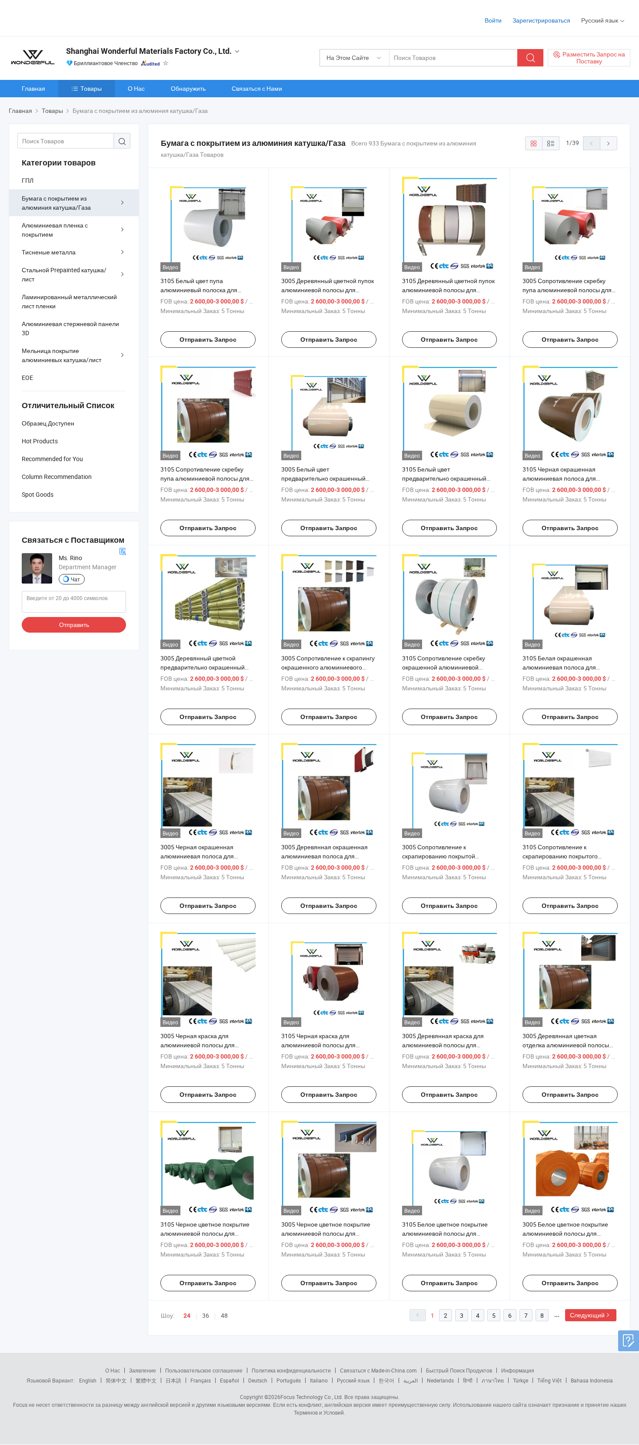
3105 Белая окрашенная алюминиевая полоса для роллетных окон (559, 667)
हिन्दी (468, 1380)
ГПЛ (27, 180)
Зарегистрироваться (541, 20)
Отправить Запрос (208, 339)
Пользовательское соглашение (204, 1370)
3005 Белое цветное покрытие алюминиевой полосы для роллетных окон (565, 1233)
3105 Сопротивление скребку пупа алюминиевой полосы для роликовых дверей (205, 478)
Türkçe (520, 1380)
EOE (27, 377)
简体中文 (116, 1380)
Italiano (319, 1380)
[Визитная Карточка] (122, 550)
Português (288, 1380)
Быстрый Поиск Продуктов (459, 1370)
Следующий (587, 1315)
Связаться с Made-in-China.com (378, 1370)
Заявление (142, 1370)
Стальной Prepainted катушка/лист (64, 274)
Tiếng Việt (549, 1380)
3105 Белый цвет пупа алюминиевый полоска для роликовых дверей (198, 290)
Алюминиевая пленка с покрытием (55, 229)
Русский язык (353, 1380)
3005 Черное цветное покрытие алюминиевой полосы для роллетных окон (325, 1233)
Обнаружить (188, 88)
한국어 (386, 1380)
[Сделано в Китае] (64, 17)
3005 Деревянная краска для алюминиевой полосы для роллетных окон (443, 1045)
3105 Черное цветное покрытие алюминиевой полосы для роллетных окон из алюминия (205, 1233)
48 (224, 1315)
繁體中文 (146, 1380)
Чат (75, 579)
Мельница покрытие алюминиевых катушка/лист (61, 355)
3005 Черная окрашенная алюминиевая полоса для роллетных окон (197, 856)
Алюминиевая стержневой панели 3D (70, 328)
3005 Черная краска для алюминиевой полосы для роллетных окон (197, 1045)
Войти (493, 20)
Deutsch (257, 1380)
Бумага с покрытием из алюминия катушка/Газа (56, 202)
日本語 (173, 1380)
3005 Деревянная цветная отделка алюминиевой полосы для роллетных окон (566, 1045)
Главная (33, 88)
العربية (410, 1380)
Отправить (74, 624)
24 (186, 1315)
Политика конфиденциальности (291, 1370)
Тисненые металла (49, 252)
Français (200, 1380)
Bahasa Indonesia (592, 1380)
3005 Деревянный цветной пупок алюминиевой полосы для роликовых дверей (327, 290)
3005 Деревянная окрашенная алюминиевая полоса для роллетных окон (324, 856)
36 (205, 1315)
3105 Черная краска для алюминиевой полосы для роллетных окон (318, 1045)
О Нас (136, 88)
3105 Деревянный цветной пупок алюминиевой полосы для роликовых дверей (448, 290)
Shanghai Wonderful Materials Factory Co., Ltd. (149, 51)
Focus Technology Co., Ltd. (311, 1396)
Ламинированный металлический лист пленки (69, 301)
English (88, 1380)
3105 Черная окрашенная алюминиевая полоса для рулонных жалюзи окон (559, 478)
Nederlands (440, 1380)
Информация (517, 1370)
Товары (91, 88)
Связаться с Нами (257, 88)
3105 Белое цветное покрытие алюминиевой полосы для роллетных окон (445, 1233)
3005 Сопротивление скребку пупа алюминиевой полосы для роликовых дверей (567, 290)
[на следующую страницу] (608, 143)
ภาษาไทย (493, 1380)
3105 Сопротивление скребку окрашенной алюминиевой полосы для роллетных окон (443, 667)
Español (229, 1380)
